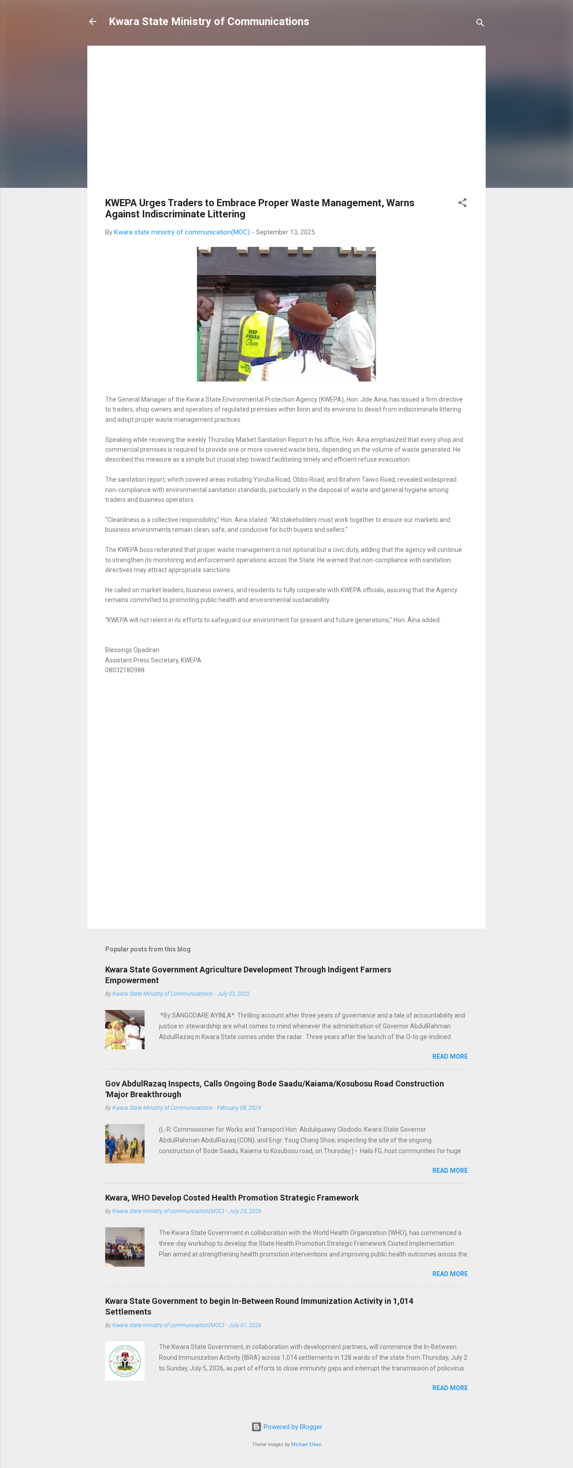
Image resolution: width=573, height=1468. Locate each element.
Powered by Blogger (292, 1427)
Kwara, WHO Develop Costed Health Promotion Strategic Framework (232, 1197)
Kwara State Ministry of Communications (209, 21)
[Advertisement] (286, 126)
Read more (450, 1056)
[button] (462, 204)
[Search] (480, 24)
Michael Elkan (306, 1444)
